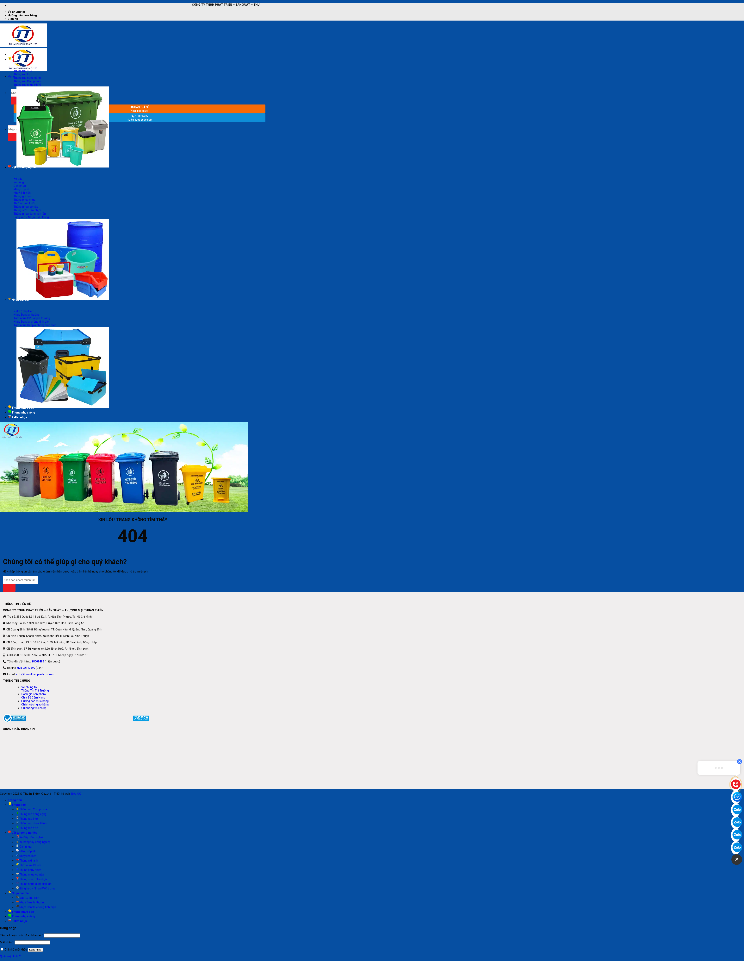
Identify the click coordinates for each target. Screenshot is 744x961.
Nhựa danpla (20, 893)
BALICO (76, 793)
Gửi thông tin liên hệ (33, 708)
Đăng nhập (35, 949)
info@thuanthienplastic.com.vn (35, 674)
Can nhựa (25, 846)
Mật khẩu (7, 942)
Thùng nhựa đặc (23, 912)
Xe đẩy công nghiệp (31, 837)
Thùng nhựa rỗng (23, 412)
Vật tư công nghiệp (24, 832)
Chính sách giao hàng (35, 704)
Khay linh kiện (27, 856)
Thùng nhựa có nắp (31, 874)
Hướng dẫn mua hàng (22, 15)
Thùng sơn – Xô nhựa (33, 879)
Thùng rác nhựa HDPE (33, 823)
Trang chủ (15, 54)
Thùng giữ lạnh (28, 860)
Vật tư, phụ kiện (29, 898)
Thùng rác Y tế (28, 828)
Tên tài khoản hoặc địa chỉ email (21, 935)
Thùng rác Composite (33, 809)
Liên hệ (13, 19)
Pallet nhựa (19, 417)
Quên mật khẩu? (10, 956)
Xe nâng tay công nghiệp (35, 842)
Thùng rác (19, 804)
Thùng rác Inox (28, 818)
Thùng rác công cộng (32, 814)
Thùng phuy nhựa (30, 870)
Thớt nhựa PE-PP (30, 865)
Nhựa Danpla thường (32, 902)
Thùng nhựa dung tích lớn (35, 884)
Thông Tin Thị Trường (35, 690)
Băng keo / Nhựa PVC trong (37, 888)
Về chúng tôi (16, 12)
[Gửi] (9, 588)
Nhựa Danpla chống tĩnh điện (37, 907)
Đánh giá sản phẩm (33, 694)
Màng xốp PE (27, 851)
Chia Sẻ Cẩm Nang (33, 697)
